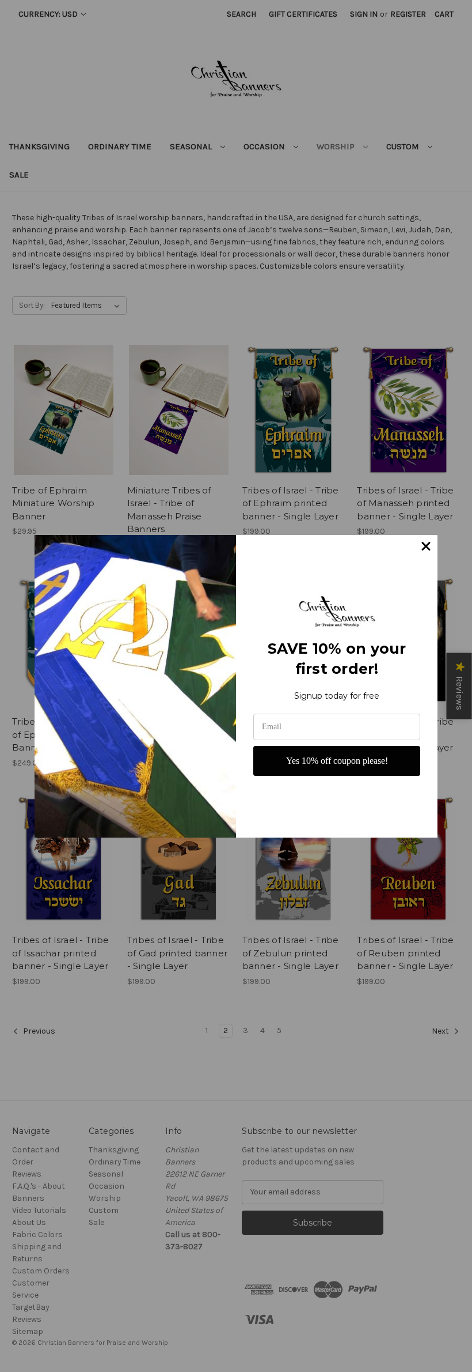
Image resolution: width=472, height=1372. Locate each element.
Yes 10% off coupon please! (337, 761)
